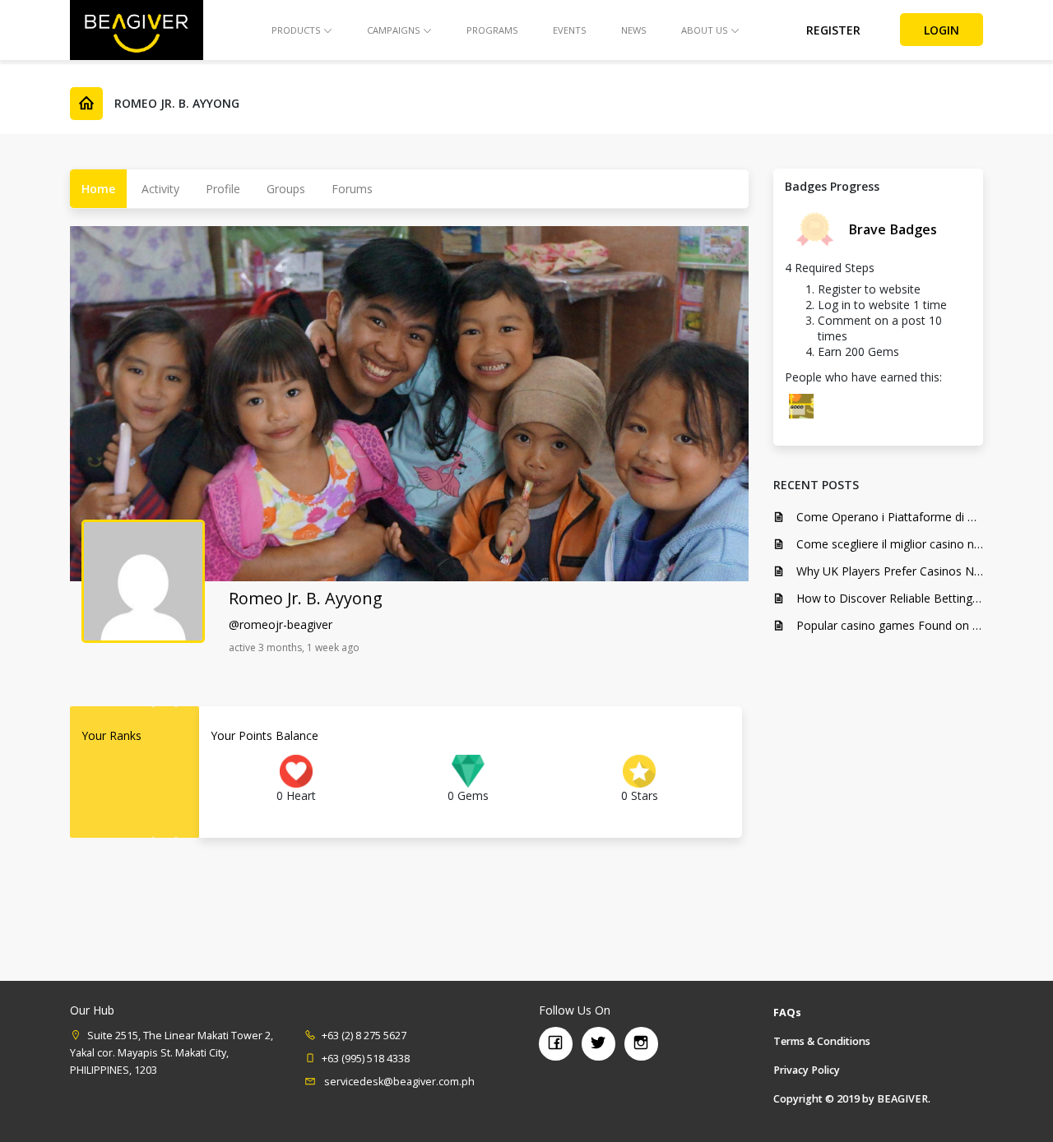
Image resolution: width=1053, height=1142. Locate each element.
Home (98, 188)
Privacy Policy (806, 1070)
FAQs (787, 1012)
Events (570, 30)
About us (704, 30)
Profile (223, 188)
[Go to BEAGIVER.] (86, 103)
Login (941, 30)
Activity (160, 188)
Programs (492, 30)
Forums (352, 188)
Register (833, 30)
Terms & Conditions (821, 1041)
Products (296, 30)
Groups (286, 188)
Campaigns (393, 30)
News (634, 30)
